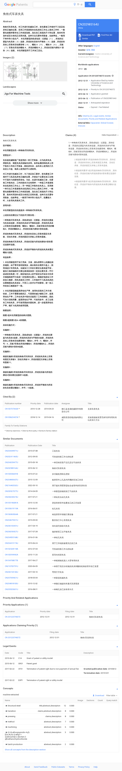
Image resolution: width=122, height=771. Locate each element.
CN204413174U (11, 543)
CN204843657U (11, 480)
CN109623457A (12, 417)
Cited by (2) (87, 116)
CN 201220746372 (12, 617)
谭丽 (93, 50)
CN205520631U (11, 589)
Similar (85, 38)
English (97, 46)
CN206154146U (11, 572)
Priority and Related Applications (103, 119)
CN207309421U (11, 578)
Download (99, 695)
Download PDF (88, 35)
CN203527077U (11, 491)
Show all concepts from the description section (25, 750)
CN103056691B (11, 474)
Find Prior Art (106, 35)
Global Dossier (107, 123)
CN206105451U (11, 526)
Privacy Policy (84, 767)
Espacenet (95, 123)
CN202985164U (11, 468)
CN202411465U (11, 456)
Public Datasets (58, 767)
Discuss (81, 126)
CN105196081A (11, 503)
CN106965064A (11, 514)
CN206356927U (11, 531)
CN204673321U (11, 520)
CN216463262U (11, 485)
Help (96, 767)
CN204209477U (11, 462)
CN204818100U (11, 583)
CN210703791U (11, 566)
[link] (13, 706)
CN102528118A (11, 549)
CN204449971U (11, 451)
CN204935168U (11, 537)
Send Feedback (40, 767)
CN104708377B (11, 560)
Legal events (98, 116)
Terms (71, 767)
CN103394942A (11, 555)
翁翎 (88, 50)
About (27, 767)
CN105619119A (11, 508)
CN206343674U (11, 497)
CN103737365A (12, 409)
